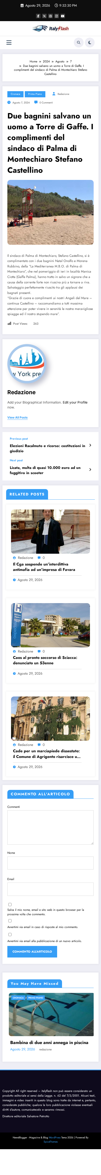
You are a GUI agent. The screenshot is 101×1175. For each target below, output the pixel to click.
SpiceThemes (51, 1142)
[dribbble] (50, 16)
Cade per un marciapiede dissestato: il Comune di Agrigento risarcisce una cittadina (47, 753)
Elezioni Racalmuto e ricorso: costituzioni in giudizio (47, 448)
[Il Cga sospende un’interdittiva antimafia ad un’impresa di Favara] (50, 531)
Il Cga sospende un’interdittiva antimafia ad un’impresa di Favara (44, 567)
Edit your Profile (75, 402)
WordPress (55, 1138)
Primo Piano (35, 94)
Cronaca (15, 94)
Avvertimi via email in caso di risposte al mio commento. (42, 927)
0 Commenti (46, 102)
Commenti (13, 807)
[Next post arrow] (90, 470)
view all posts (17, 417)
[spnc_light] (90, 42)
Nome (11, 853)
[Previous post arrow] (90, 445)
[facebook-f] (38, 16)
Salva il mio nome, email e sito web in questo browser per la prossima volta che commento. (45, 912)
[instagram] (56, 16)
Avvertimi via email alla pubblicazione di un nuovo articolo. (44, 941)
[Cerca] (79, 42)
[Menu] (8, 42)
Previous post (19, 438)
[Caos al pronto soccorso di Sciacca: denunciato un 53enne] (50, 625)
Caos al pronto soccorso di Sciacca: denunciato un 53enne (45, 660)
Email (10, 879)
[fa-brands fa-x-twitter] (44, 16)
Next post (16, 460)
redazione (63, 94)
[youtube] (63, 16)
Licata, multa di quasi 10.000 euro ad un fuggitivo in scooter (45, 470)
